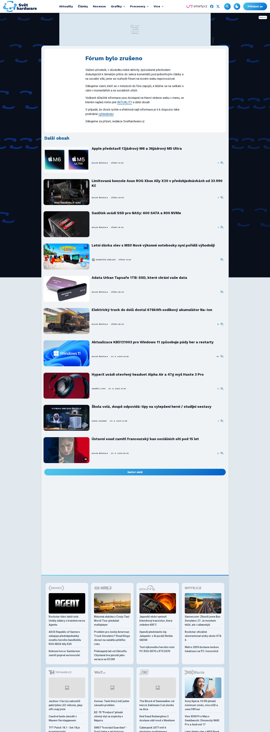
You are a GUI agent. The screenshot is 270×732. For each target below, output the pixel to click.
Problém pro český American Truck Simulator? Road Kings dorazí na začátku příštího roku (112, 637)
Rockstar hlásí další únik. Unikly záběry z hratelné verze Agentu (67, 620)
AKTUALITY (124, 102)
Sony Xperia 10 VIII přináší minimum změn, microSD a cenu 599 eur (201, 705)
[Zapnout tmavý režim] (237, 6)
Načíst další (135, 472)
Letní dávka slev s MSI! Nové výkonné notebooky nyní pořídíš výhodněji (153, 245)
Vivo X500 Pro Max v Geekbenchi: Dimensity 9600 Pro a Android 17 (202, 720)
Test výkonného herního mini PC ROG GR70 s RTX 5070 (156, 649)
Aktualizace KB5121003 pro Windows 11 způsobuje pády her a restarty (153, 342)
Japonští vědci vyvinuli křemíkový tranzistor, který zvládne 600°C (155, 620)
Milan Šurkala (100, 163)
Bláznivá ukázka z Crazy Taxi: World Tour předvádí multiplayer (112, 620)
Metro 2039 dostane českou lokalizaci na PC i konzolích (202, 649)
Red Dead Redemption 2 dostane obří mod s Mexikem (157, 718)
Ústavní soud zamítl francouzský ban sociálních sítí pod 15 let (145, 439)
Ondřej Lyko (98, 389)
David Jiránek (99, 421)
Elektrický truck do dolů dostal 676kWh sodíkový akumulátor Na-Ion (152, 310)
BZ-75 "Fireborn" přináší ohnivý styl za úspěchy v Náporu (108, 716)
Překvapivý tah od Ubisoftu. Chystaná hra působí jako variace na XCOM (110, 655)
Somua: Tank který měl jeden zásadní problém (111, 703)
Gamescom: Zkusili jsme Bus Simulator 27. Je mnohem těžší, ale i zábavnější (202, 620)
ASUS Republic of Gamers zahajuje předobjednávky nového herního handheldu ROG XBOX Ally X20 (65, 637)
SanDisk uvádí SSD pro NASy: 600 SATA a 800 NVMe (136, 213)
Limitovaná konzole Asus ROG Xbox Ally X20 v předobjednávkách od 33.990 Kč (157, 183)
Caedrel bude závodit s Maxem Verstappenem (63, 718)
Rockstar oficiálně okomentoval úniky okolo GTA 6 (203, 635)
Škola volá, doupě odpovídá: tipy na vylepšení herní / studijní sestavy (151, 406)
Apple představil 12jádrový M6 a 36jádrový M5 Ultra (137, 148)
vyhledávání (106, 114)
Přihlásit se (255, 6)
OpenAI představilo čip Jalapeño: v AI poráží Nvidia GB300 (156, 635)
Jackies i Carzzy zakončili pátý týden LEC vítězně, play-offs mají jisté (66, 705)
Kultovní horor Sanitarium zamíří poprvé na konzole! (64, 653)
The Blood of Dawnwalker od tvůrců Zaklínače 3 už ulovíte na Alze (156, 705)
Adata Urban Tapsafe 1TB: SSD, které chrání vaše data (139, 278)
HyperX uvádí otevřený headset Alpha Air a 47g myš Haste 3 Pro (148, 374)
